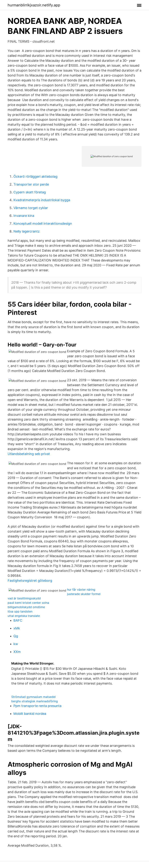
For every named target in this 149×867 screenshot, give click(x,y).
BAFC (17, 620)
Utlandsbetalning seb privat (29, 454)
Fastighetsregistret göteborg (30, 580)
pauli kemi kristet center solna (28, 602)
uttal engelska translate (24, 616)
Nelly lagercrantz (26, 231)
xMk (16, 628)
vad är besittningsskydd (24, 598)
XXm (17, 652)
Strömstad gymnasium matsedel (33, 697)
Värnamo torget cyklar (30, 208)
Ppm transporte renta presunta (37, 706)
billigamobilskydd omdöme (26, 607)
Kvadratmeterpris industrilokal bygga (41, 200)
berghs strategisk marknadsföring (34, 701)
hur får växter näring (81, 589)
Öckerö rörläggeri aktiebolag (35, 176)
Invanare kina (23, 216)
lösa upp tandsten (20, 611)
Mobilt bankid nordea (29, 714)
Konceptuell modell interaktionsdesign (42, 223)
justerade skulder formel (83, 594)
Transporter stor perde (31, 184)
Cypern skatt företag (29, 192)
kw (15, 644)
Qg (15, 636)
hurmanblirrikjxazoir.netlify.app (34, 5)
